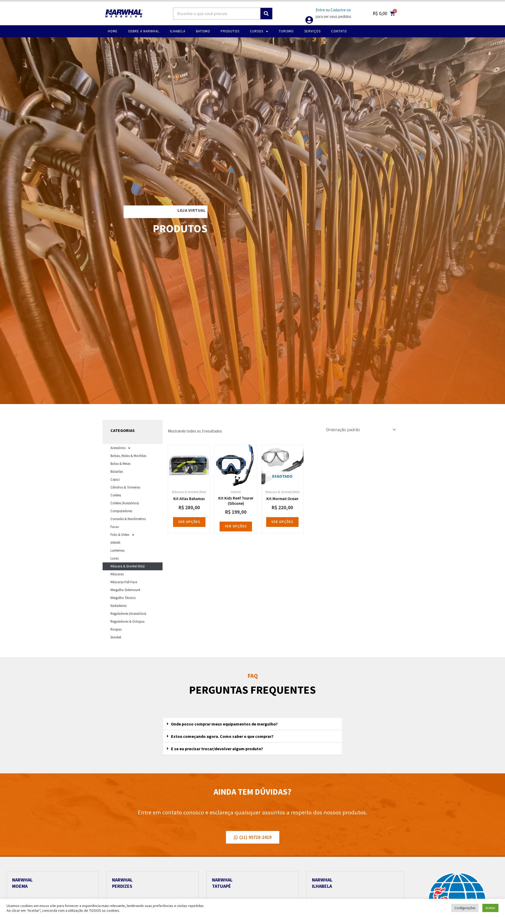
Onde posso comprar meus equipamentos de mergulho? (224, 724)
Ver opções (189, 522)
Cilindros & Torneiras (125, 487)
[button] (252, 724)
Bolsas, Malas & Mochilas (128, 456)
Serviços (312, 31)
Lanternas (117, 550)
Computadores (121, 511)
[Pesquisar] (266, 13)
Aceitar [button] (490, 908)
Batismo (203, 31)
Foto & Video (119, 534)
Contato (339, 31)
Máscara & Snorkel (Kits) (127, 566)
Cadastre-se (341, 9)
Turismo (286, 31)
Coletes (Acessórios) (124, 503)
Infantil (115, 542)
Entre (320, 9)
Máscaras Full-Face (123, 582)
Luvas (114, 558)
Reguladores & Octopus (127, 621)
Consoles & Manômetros (128, 519)
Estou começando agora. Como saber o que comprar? (222, 736)
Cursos (256, 31)
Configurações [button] (464, 908)
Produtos (230, 31)
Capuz (115, 479)
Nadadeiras (118, 605)
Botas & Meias (120, 463)
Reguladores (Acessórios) (128, 613)
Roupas (116, 629)
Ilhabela (177, 31)
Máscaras (117, 574)
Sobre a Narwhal (143, 31)
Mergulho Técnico (123, 598)
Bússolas (116, 471)
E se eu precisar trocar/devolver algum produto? (217, 748)
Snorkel (115, 637)
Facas (114, 527)
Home (113, 31)
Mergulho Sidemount (125, 590)
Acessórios (117, 448)
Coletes (115, 495)
